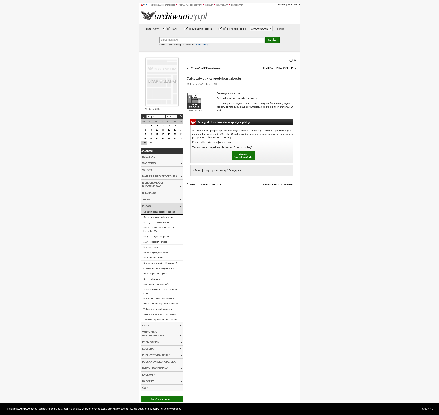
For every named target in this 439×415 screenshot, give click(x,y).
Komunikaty (222, 5)
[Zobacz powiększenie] (194, 100)
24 (157, 138)
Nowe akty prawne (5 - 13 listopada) (160, 263)
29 (145, 143)
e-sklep (209, 5)
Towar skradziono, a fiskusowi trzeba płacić (160, 291)
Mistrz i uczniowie (151, 247)
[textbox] (211, 40)
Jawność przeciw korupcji (155, 242)
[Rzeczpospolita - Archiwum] (174, 16)
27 (175, 138)
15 (145, 134)
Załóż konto (294, 5)
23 (151, 138)
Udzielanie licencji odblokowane (158, 298)
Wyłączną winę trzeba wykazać (157, 309)
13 (175, 130)
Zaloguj (281, 5)
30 (151, 143)
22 (145, 138)
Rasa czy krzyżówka (152, 279)
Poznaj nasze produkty (190, 5)
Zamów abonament (162, 399)
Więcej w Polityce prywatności (165, 408)
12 (169, 130)
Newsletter (237, 5)
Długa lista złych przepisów (156, 236)
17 (157, 134)
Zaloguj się (218, 170)
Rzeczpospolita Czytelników (156, 284)
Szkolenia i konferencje (163, 5)
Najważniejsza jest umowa (155, 252)
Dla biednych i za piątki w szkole (158, 217)
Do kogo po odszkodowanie (156, 222)
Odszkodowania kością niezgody (158, 268)
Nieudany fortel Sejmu (153, 258)
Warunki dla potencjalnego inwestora (160, 304)
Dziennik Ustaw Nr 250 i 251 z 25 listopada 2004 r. (158, 229)
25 (163, 138)
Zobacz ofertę (202, 45)
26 (169, 138)
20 (175, 134)
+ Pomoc (280, 29)
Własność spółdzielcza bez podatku (160, 314)
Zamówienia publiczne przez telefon (160, 319)
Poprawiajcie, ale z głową (155, 274)
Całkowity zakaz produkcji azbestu (159, 212)
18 (163, 134)
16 (151, 134)
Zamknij (428, 408)
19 (169, 134)
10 (157, 130)
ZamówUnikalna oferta (243, 155)
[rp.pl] (144, 5)
